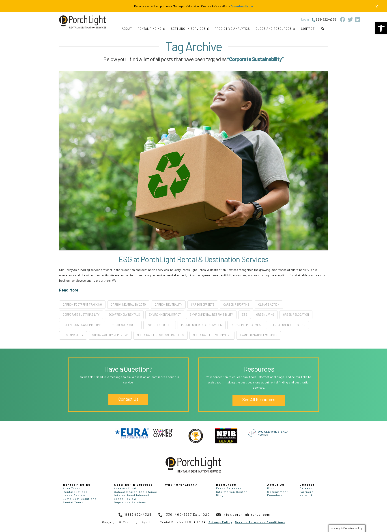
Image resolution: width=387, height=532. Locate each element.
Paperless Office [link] (159, 325)
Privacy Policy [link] (220, 521)
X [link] (376, 6)
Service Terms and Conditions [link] (260, 521)
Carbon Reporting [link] (236, 304)
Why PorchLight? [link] (181, 484)
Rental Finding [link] (77, 484)
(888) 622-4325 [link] (138, 514)
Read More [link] (68, 289)
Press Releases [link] (229, 488)
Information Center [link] (231, 491)
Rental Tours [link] (73, 502)
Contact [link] (307, 484)
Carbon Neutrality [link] (168, 304)
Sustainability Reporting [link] (110, 335)
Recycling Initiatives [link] (246, 325)
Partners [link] (306, 491)
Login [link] (305, 19)
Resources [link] (226, 484)
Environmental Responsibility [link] (211, 314)
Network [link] (306, 495)
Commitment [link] (277, 491)
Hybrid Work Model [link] (124, 325)
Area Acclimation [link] (128, 488)
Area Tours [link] (72, 488)
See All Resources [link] (258, 399)
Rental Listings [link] (75, 491)
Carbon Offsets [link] (202, 304)
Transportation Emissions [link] (258, 335)
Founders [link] (275, 495)
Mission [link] (273, 488)
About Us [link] (275, 484)
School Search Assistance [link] (135, 491)
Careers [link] (306, 488)
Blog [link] (220, 495)
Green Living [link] (265, 314)
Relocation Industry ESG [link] (287, 325)
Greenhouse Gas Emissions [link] (82, 325)
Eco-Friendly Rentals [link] (124, 314)
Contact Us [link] (128, 399)
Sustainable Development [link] (212, 335)
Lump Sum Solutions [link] (80, 498)
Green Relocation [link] (296, 314)
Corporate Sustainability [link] (81, 314)
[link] (381, 28)
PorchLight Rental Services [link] (201, 325)
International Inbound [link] (131, 495)
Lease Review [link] (74, 495)
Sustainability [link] (73, 335)
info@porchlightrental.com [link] (246, 514)
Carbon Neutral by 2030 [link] (128, 304)
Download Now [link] (242, 6)
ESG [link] (244, 314)
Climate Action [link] (268, 304)
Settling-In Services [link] (133, 484)
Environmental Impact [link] (165, 314)
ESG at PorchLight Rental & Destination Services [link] (193, 259)
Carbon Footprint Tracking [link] (82, 304)
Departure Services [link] (130, 502)
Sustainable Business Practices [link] (160, 335)
